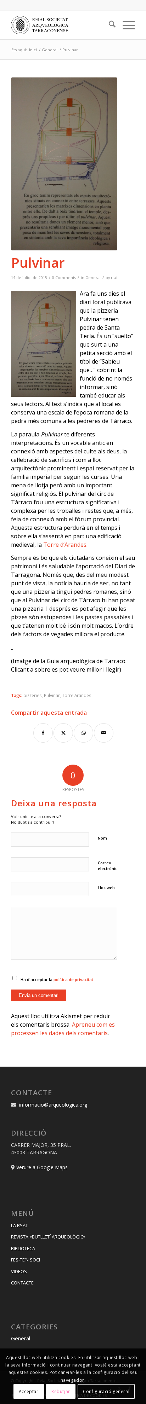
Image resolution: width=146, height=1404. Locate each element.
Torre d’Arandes (64, 545)
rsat (114, 277)
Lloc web (106, 887)
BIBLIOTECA (23, 1248)
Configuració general (106, 1391)
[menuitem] (109, 25)
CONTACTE (22, 1283)
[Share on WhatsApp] (83, 733)
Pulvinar (52, 695)
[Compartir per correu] (103, 733)
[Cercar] (109, 25)
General (93, 277)
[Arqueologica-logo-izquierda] (60, 25)
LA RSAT (19, 1225)
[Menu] (125, 25)
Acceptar (29, 1391)
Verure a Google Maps (42, 1167)
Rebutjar (60, 1391)
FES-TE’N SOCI (25, 1260)
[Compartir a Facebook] (43, 733)
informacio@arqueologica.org (53, 1104)
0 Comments (64, 277)
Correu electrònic (107, 865)
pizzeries (32, 695)
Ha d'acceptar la (57, 979)
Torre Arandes (76, 695)
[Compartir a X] (63, 733)
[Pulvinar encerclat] (64, 163)
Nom (102, 838)
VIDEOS (19, 1271)
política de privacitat (73, 979)
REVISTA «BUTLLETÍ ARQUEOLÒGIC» (48, 1237)
